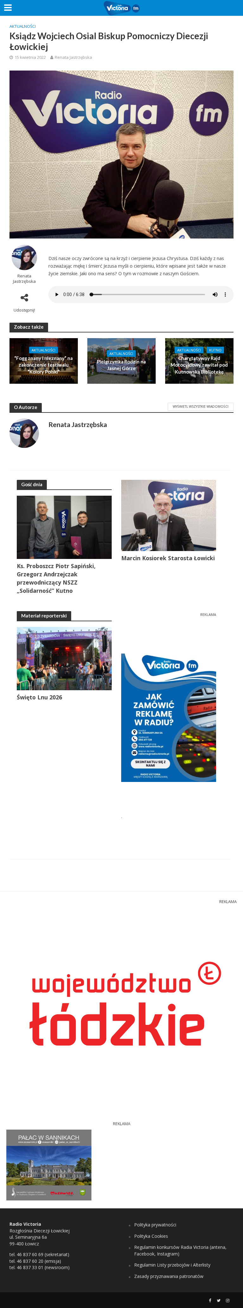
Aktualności (22, 26)
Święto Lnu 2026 (39, 697)
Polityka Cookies (151, 1236)
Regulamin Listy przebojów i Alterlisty (172, 1265)
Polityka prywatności (155, 1225)
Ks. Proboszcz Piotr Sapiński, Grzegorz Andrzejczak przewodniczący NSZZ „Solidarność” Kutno (56, 578)
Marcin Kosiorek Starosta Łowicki (168, 558)
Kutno (215, 350)
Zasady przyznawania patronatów (168, 1276)
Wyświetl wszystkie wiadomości (200, 406)
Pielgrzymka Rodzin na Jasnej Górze (121, 365)
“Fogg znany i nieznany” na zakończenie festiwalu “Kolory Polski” (43, 365)
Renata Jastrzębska (73, 57)
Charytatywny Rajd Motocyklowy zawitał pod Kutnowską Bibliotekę (199, 365)
